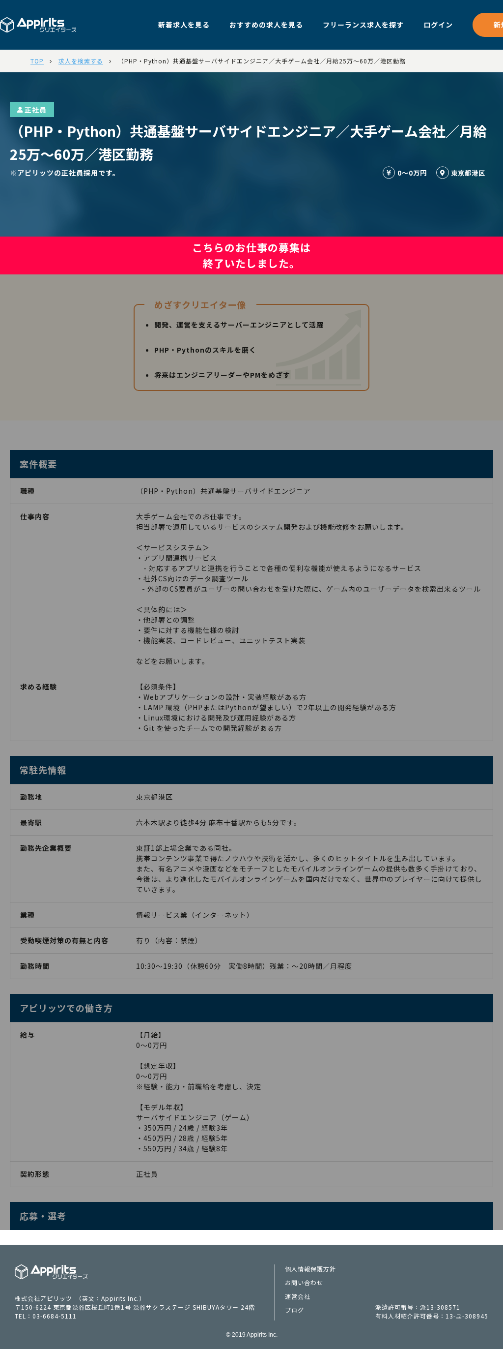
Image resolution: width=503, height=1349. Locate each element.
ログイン (438, 25)
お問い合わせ (304, 1282)
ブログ (294, 1310)
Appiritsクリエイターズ (51, 1271)
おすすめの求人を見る (266, 25)
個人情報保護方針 (310, 1268)
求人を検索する (80, 61)
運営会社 (297, 1296)
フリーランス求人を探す (363, 25)
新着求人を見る (184, 25)
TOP (37, 61)
